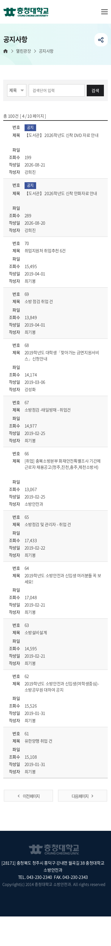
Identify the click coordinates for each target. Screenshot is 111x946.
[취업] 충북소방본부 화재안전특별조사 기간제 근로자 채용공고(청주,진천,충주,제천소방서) (63, 464)
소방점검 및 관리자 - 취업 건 (48, 524)
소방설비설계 (36, 632)
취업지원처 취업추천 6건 (46, 250)
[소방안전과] (28, 12)
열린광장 (23, 51)
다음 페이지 (80, 796)
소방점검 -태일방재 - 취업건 (48, 410)
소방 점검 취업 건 (39, 301)
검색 (95, 90)
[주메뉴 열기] (104, 11)
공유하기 (101, 39)
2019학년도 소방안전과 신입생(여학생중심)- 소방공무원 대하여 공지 (62, 686)
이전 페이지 (31, 796)
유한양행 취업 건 (39, 741)
